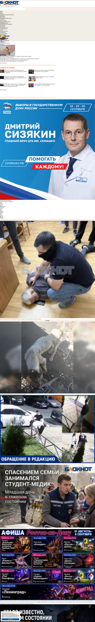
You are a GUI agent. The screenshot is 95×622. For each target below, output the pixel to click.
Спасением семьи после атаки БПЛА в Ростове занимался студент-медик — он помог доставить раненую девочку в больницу (23, 528)
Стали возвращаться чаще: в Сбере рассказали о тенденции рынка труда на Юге (80, 602)
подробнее (10, 201)
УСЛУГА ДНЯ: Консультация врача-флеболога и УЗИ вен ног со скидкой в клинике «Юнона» (19, 58)
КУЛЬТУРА (2, 19)
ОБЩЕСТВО (2, 25)
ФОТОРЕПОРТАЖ (4, 31)
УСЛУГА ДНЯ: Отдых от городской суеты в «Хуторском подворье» (14, 59)
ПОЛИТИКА (2, 26)
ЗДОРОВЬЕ (2, 16)
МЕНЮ (1, 11)
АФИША (1, 13)
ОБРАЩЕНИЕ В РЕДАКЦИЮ (6, 24)
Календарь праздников (5, 43)
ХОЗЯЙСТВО (3, 32)
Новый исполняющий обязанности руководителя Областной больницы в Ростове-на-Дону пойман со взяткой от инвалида (20, 318)
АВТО (1, 12)
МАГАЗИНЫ (6, 40)
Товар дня (2, 44)
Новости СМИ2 (3, 89)
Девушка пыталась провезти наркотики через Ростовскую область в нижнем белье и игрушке (17, 603)
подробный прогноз (4, 201)
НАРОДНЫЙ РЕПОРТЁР (5, 21)
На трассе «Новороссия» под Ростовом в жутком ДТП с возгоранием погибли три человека (22, 602)
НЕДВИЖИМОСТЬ (4, 23)
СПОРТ (1, 30)
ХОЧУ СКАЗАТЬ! (3, 33)
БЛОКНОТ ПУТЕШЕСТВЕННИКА (7, 14)
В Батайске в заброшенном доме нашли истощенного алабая (12, 394)
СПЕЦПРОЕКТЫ (3, 29)
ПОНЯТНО (10, 619)
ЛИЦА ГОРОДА (3, 20)
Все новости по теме (4, 57)
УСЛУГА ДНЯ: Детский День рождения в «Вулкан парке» (12, 61)
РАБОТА (8, 36)
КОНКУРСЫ (2, 17)
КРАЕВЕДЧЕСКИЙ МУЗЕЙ (5, 18)
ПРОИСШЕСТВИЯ (4, 27)
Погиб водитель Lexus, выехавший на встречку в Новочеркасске (53, 602)
